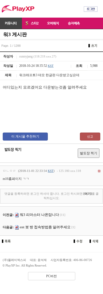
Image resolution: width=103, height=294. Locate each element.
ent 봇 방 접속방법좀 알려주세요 (45, 227)
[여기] (87, 193)
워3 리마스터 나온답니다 (39, 215)
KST (51, 65)
